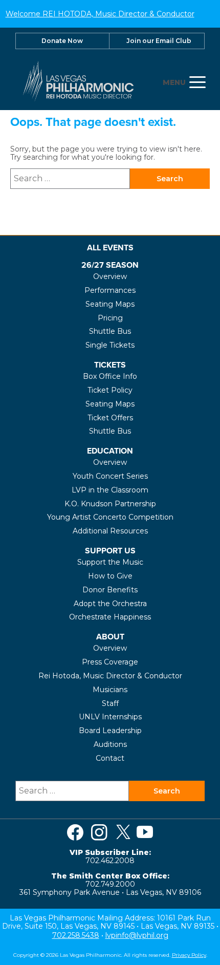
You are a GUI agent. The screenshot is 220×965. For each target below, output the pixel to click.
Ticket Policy (110, 390)
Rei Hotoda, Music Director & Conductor (110, 675)
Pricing (110, 318)
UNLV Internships (110, 716)
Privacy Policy (189, 955)
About (110, 636)
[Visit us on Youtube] (145, 832)
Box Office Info (110, 376)
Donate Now (62, 41)
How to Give (110, 576)
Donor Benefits (110, 589)
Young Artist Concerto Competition (110, 517)
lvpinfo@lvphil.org (136, 935)
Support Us (110, 550)
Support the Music (110, 562)
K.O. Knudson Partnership (110, 503)
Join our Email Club (158, 41)
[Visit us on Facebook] (75, 832)
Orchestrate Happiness (110, 616)
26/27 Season (110, 265)
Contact (110, 758)
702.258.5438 (75, 935)
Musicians (110, 689)
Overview (110, 276)
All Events (110, 247)
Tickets (110, 365)
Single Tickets (110, 345)
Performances (110, 290)
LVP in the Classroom (110, 490)
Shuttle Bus (110, 331)
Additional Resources (110, 530)
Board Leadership (110, 730)
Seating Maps (110, 304)
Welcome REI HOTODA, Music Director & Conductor (100, 13)
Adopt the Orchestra (110, 603)
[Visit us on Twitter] (123, 832)
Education (110, 451)
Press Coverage (110, 662)
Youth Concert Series (110, 476)
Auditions (110, 744)
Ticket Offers (110, 417)
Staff (110, 703)
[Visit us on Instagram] (99, 832)
